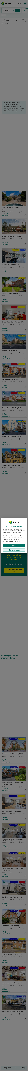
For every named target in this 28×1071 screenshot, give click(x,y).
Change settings (14, 550)
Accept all (14, 546)
